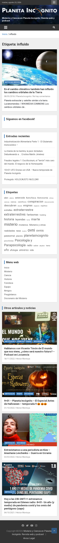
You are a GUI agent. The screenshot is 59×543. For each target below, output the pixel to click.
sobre (35, 245)
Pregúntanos (10, 294)
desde (20, 206)
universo (24, 250)
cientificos (22, 202)
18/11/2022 (9, 359)
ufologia (14, 250)
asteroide (20, 197)
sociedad (38, 341)
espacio (36, 206)
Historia (8, 279)
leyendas (20, 219)
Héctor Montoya (23, 359)
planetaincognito (36, 235)
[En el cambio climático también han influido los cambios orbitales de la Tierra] (29, 67)
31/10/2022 (9, 408)
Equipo (7, 287)
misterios (23, 225)
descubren (10, 205)
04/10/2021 (9, 512)
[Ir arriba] (54, 530)
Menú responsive (54, 2)
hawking (43, 215)
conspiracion (35, 201)
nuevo (24, 231)
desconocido (49, 202)
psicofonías (9, 241)
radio (29, 245)
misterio (11, 224)
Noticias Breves (12, 82)
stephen (42, 246)
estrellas (8, 210)
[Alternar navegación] (5, 27)
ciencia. (14, 202)
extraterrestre (23, 210)
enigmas (28, 205)
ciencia (6, 202)
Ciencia (7, 275)
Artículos (10, 341)
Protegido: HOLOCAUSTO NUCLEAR (21, 179)
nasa (18, 231)
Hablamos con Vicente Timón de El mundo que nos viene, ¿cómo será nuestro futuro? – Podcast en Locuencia (29, 351)
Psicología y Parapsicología (18, 242)
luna (28, 220)
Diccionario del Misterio (15, 298)
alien (6, 198)
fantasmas (32, 214)
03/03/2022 (9, 457)
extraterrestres (15, 214)
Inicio (6, 267)
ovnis (40, 230)
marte (35, 219)
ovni (31, 230)
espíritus (44, 206)
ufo (6, 250)
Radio (28, 341)
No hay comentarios (41, 96)
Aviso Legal (29, 538)
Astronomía (42, 198)
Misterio (8, 271)
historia (9, 219)
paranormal (9, 236)
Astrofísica (31, 198)
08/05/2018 (9, 96)
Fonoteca (8, 283)
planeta (19, 236)
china (51, 198)
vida (32, 250)
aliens (11, 198)
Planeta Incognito (23, 96)
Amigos (8, 290)
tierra (48, 245)
